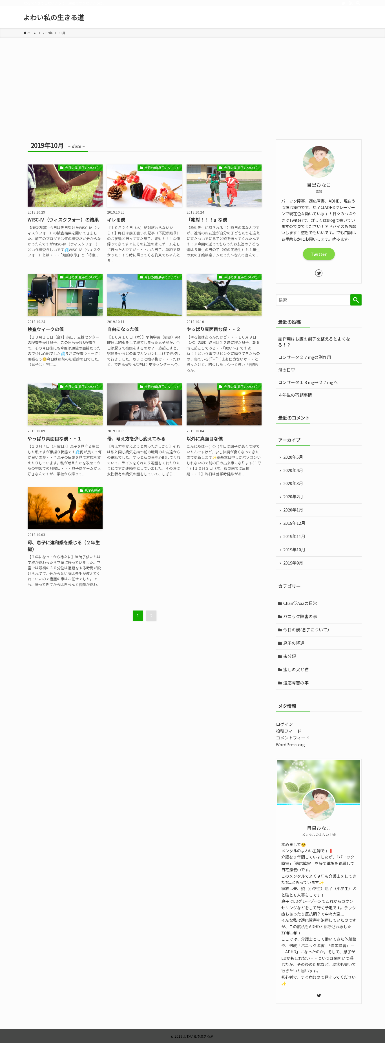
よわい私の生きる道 (53, 17)
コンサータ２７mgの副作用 (304, 357)
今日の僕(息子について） (307, 630)
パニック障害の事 (300, 616)
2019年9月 (293, 563)
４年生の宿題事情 (295, 395)
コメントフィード (293, 738)
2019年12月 (294, 523)
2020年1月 (293, 510)
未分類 (289, 656)
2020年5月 (293, 457)
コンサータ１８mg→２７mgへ (308, 382)
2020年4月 (293, 470)
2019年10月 (294, 549)
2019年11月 (294, 536)
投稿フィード (288, 731)
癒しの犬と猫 (296, 669)
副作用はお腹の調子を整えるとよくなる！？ (314, 342)
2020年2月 (293, 496)
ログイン (284, 724)
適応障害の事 (296, 683)
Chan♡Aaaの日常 (300, 603)
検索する (356, 300)
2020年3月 (293, 483)
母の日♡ (286, 370)
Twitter (319, 254)
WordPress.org (290, 744)
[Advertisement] (192, 97)
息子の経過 (293, 643)
